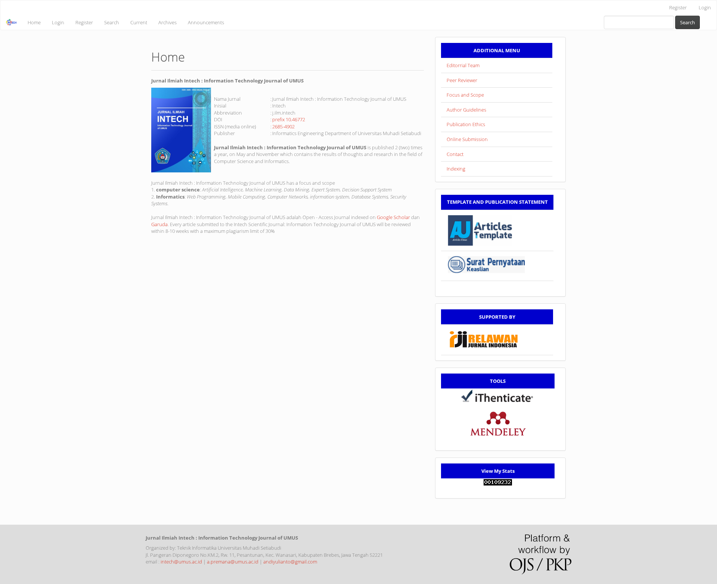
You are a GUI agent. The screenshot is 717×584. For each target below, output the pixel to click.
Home (34, 22)
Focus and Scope (465, 94)
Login (705, 7)
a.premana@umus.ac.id (232, 561)
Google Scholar (393, 217)
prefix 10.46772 (288, 119)
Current (138, 22)
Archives (167, 22)
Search (111, 22)
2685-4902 (283, 126)
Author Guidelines (466, 109)
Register (678, 7)
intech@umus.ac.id (181, 561)
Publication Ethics (466, 124)
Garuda (159, 224)
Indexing (456, 168)
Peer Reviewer (462, 80)
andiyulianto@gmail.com (290, 561)
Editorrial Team (463, 65)
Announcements (206, 22)
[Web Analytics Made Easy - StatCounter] (498, 481)
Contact (455, 154)
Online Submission (467, 139)
